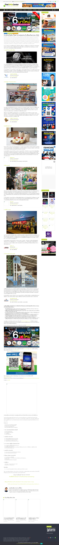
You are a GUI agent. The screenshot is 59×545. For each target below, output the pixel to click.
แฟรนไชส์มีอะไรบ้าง (30, 42)
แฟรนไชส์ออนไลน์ (15, 43)
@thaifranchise (16, 350)
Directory (11, 9)
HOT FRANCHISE (26, 36)
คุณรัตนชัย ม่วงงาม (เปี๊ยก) (12, 36)
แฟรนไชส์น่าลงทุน (36, 41)
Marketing (29, 9)
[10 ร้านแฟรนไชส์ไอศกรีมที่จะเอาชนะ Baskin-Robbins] (9, 499)
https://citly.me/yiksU (13, 300)
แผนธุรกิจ (36, 40)
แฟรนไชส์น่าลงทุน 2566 (7, 42)
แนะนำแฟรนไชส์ (28, 40)
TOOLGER (37, 36)
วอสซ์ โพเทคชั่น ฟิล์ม (10, 50)
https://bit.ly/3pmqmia (14, 159)
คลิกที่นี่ (8, 380)
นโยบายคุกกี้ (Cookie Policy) (36, 543)
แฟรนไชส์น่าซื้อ (32, 41)
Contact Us (40, 9)
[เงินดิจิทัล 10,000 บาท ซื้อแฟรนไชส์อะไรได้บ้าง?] (34, 499)
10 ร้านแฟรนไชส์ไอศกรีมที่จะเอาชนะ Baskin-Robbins (9, 518)
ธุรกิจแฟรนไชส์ (24, 37)
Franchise (5, 33)
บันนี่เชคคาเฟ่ (28, 37)
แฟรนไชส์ (25, 348)
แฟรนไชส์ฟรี (17, 42)
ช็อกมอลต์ (17, 37)
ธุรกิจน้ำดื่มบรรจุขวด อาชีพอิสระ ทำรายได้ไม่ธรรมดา (21, 518)
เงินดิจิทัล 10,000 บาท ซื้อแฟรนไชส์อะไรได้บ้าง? (34, 518)
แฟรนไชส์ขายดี (7, 41)
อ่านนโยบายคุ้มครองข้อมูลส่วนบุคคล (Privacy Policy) (23, 543)
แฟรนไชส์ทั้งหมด (23, 41)
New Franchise (10, 33)
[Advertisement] (49, 182)
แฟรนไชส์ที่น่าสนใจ (27, 41)
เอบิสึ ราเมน (24, 40)
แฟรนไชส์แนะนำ (20, 43)
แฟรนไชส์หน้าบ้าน (11, 43)
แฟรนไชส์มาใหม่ (26, 42)
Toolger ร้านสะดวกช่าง (10, 82)
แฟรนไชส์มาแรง (21, 42)
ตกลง (41, 543)
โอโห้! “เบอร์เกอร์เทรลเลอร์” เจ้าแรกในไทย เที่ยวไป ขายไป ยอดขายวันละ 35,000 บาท (24, 484)
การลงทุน (11, 37)
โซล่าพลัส (33, 43)
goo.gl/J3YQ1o (28, 325)
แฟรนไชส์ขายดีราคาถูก (17, 41)
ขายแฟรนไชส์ (14, 37)
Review (20, 9)
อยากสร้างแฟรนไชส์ (12, 40)
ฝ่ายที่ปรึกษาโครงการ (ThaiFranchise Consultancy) (21, 476)
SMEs (30, 348)
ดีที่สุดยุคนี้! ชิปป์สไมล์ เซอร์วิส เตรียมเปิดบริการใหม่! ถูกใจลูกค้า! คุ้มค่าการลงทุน (19, 481)
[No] (57, 543)
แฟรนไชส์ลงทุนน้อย (35, 42)
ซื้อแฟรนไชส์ (20, 37)
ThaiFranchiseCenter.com (25, 321)
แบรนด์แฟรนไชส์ (33, 40)
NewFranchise (34, 36)
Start (7, 9)
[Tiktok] (50, 1)
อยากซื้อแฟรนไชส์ (7, 40)
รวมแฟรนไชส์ (35, 37)
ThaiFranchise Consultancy (18, 417)
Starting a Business (15, 33)
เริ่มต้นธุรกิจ (21, 40)
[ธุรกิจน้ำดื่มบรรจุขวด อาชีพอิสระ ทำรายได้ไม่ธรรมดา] (22, 499)
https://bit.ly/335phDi (7, 377)
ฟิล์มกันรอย (31, 37)
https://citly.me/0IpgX (13, 76)
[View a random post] (55, 10)
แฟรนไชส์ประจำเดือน (12, 42)
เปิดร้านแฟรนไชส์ (17, 40)
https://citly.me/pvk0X (14, 248)
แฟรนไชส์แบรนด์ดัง (25, 43)
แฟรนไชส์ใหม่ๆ (30, 43)
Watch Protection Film (6, 37)
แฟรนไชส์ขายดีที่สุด (11, 41)
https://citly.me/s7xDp (14, 204)
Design (25, 9)
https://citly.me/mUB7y (14, 120)
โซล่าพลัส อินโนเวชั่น (10, 253)
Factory (16, 9)
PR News (34, 9)
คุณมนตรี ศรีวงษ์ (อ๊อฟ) (11, 520)
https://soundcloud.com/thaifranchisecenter (31, 378)
